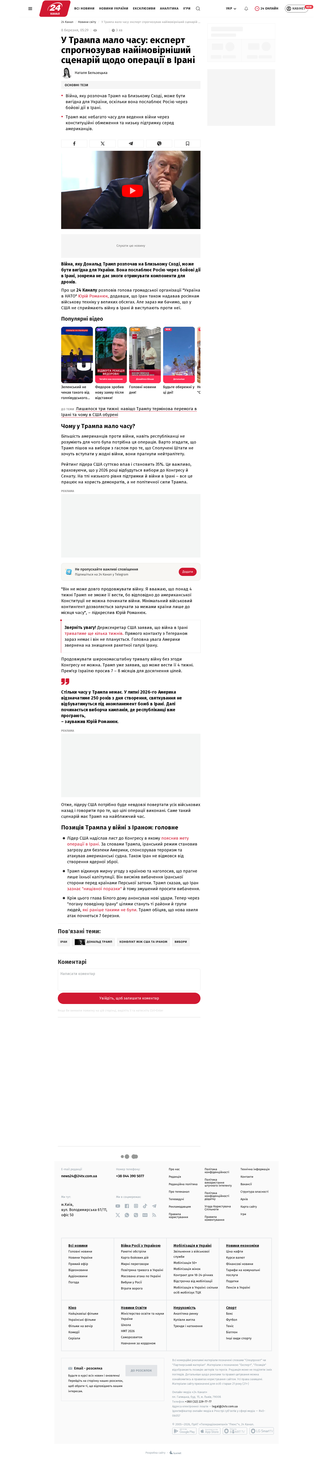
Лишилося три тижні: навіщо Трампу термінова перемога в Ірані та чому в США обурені (129, 411)
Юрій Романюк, (93, 296)
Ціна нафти (234, 1251)
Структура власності (255, 1191)
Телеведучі (176, 1199)
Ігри (187, 8)
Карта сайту (249, 1206)
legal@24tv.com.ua (225, 1406)
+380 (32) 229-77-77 (198, 1401)
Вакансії (246, 1184)
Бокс (229, 1314)
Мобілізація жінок (187, 1269)
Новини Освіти (134, 1308)
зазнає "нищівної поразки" (94, 889)
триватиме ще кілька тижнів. (94, 633)
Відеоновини (78, 1270)
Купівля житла (184, 1320)
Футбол (231, 1320)
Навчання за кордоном (138, 1343)
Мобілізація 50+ (185, 1263)
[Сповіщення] (246, 8)
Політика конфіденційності (217, 1171)
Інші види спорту (238, 1338)
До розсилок (141, 1370)
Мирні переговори (135, 1264)
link (118, 1206)
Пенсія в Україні (238, 1287)
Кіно (72, 1308)
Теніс (230, 1326)
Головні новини (80, 1251)
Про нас (174, 1169)
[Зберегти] (187, 143)
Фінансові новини (239, 1264)
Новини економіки (242, 1245)
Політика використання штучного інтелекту (218, 1182)
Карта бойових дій (135, 1258)
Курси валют (235, 1258)
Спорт (231, 1308)
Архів (244, 1199)
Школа (126, 1325)
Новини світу (87, 22)
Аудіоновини (77, 1276)
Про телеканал (179, 1191)
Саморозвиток (131, 1337)
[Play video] (132, 191)
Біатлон (232, 1332)
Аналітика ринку (186, 1314)
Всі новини (84, 8)
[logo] (55, 8)
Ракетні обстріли (133, 1251)
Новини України (113, 8)
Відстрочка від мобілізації (193, 1281)
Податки (232, 1281)
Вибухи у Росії (131, 1282)
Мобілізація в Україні (193, 1245)
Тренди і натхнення (188, 1326)
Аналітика (169, 8)
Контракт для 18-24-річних (193, 1275)
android (184, 1431)
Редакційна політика (183, 1184)
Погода (73, 1282)
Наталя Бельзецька (91, 73)
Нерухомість (185, 1308)
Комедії (74, 1332)
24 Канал (67, 22)
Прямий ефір (78, 1264)
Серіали (74, 1338)
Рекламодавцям (180, 1206)
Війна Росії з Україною (141, 1245)
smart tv (235, 1431)
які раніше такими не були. (110, 910)
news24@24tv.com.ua (79, 1176)
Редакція (175, 1176)
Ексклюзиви (144, 8)
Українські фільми (82, 1320)
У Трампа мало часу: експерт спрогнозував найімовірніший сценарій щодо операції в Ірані (150, 22)
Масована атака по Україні (141, 1276)
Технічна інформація (255, 1169)
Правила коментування (214, 1218)
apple (209, 1431)
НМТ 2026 (128, 1331)
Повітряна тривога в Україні (142, 1270)
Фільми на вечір (80, 1326)
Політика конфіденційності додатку (217, 1196)
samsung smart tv (261, 1431)
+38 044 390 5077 (130, 1176)
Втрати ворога (131, 1288)
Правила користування (178, 1216)
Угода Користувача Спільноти (218, 1208)
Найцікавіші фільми (83, 1314)
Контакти (247, 1176)
